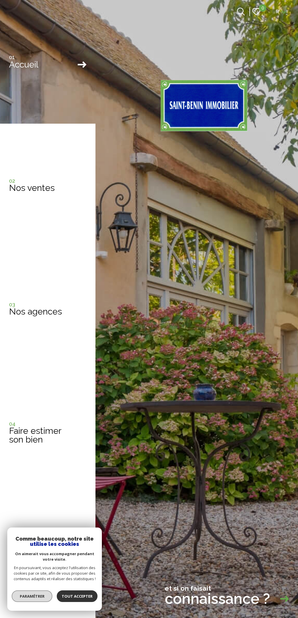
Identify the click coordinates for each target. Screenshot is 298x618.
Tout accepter (77, 596)
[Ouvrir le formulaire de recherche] (241, 11)
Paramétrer (32, 596)
